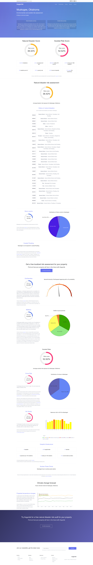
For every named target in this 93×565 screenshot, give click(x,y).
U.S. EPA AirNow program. (20, 432)
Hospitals (33, 460)
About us (70, 4)
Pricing (66, 4)
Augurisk (25, 227)
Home (56, 4)
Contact (75, 4)
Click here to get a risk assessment (22, 1)
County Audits (61, 4)
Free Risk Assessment (46, 270)
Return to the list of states (23, 15)
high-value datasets (48, 476)
